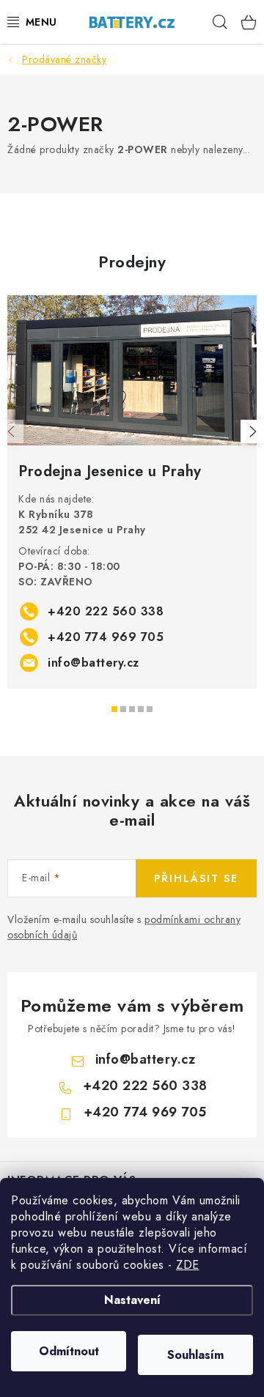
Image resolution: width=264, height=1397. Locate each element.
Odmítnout (69, 1351)
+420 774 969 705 (106, 637)
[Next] (252, 431)
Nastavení (132, 1300)
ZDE (187, 1264)
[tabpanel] (132, 492)
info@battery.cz (93, 662)
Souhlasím (195, 1354)
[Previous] (11, 431)
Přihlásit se (196, 878)
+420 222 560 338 (106, 611)
